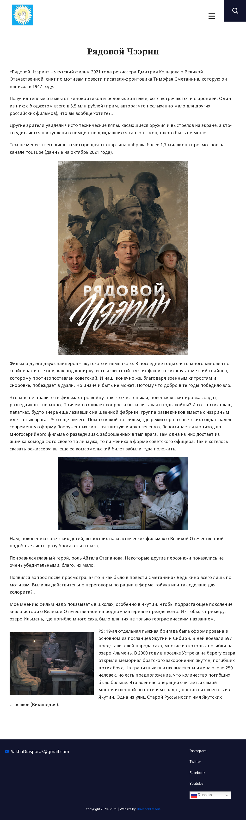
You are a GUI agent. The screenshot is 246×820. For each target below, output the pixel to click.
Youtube (196, 783)
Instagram (198, 750)
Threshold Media (148, 809)
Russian (204, 795)
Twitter (195, 761)
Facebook (197, 772)
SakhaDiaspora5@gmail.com (40, 751)
